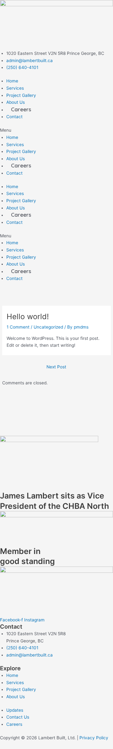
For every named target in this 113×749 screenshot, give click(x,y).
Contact (14, 116)
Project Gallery (21, 95)
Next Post (56, 366)
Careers (21, 109)
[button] (56, 130)
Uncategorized (48, 327)
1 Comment (18, 327)
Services (15, 88)
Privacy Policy (93, 737)
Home (12, 80)
